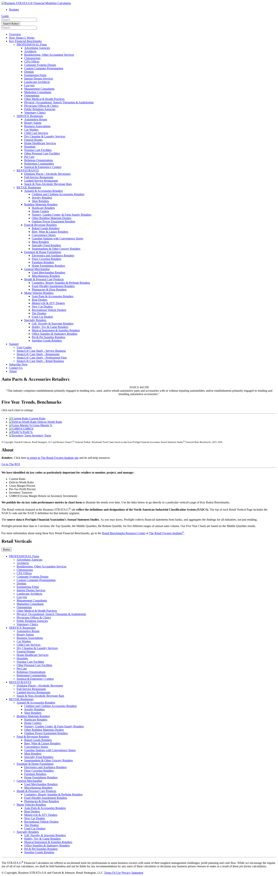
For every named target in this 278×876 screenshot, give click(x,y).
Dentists (29, 71)
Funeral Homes (33, 139)
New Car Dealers (42, 306)
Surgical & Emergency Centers (42, 167)
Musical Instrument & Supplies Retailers (56, 330)
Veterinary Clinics (35, 112)
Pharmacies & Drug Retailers (49, 289)
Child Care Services (36, 133)
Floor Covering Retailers (46, 258)
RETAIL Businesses (29, 187)
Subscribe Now (18, 364)
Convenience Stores (44, 235)
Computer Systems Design (40, 65)
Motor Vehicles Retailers (39, 293)
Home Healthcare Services (40, 143)
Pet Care (29, 156)
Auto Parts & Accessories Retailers (52, 296)
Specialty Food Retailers (46, 245)
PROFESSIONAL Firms (32, 44)
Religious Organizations (38, 160)
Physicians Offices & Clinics (41, 105)
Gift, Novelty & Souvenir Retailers (52, 323)
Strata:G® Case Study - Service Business (41, 350)
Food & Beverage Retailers (40, 224)
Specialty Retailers (35, 320)
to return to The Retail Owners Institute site (52, 457)
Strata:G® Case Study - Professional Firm (42, 357)
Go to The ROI (11, 464)
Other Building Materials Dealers (51, 218)
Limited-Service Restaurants (41, 180)
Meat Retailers (40, 241)
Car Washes (31, 129)
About (13, 371)
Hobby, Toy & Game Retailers (50, 327)
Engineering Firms (35, 75)
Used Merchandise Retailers (48, 272)
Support (14, 344)
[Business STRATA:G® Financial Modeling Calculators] (36, 3)
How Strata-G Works (21, 37)
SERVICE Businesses (30, 116)
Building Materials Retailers (40, 204)
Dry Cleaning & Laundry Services (44, 136)
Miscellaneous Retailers (46, 276)
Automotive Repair (35, 119)
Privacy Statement (132, 872)
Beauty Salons (32, 122)
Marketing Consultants (37, 92)
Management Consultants (39, 88)
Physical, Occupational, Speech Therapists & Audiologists (59, 102)
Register (14, 9)
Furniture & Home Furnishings (42, 252)
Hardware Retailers (43, 207)
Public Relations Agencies (39, 109)
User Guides (24, 347)
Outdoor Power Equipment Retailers (53, 221)
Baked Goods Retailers (45, 228)
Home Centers (40, 211)
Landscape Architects (37, 82)
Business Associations (37, 126)
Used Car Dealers (42, 316)
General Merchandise (37, 269)
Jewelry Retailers (42, 197)
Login (5, 16)
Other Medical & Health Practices (44, 99)
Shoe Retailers (40, 201)
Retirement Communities (39, 163)
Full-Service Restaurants (38, 177)
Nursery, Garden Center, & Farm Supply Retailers (61, 214)
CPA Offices (31, 61)
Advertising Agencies (37, 48)
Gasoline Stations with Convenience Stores (57, 238)
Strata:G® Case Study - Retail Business (40, 361)
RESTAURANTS (28, 170)
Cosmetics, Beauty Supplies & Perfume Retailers (61, 282)
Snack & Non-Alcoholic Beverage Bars (48, 184)
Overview (15, 34)
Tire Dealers (39, 313)
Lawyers (29, 85)
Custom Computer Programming (43, 68)
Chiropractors (32, 58)
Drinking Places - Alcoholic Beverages (47, 173)
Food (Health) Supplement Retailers (53, 286)
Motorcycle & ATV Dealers (48, 303)
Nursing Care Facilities (38, 150)
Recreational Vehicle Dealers (49, 310)
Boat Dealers (39, 299)
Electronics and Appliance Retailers (53, 255)
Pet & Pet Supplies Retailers (48, 337)
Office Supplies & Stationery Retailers (54, 333)
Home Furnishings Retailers (48, 265)
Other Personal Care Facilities (42, 153)
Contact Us (16, 367)
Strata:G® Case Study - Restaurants (38, 354)
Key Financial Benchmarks (25, 41)
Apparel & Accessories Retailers (43, 190)
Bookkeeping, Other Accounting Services (49, 54)
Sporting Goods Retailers (47, 340)
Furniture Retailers (43, 262)
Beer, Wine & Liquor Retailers (50, 231)
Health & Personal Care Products (44, 279)
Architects (30, 51)
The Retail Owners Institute (166, 533)
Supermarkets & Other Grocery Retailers (56, 248)
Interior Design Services (38, 78)
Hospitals (29, 146)
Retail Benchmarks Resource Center (123, 533)
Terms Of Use (112, 872)
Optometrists (31, 95)
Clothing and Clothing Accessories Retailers (58, 194)
